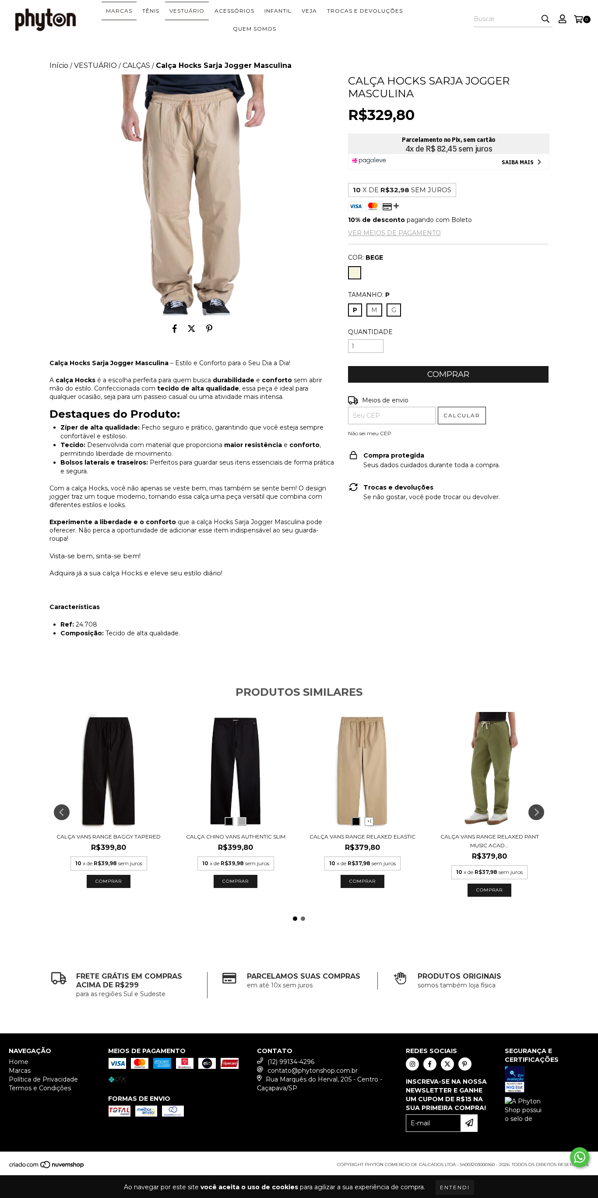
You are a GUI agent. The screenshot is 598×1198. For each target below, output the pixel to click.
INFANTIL (278, 10)
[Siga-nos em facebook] (429, 1064)
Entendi (455, 1187)
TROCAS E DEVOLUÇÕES (365, 10)
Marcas (20, 1071)
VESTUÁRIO (186, 10)
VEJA (309, 10)
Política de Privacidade (43, 1079)
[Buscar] (545, 19)
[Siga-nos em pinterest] (464, 1064)
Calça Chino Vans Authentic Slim (235, 836)
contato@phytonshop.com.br (312, 1071)
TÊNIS (150, 10)
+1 (369, 821)
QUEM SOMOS (254, 28)
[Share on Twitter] (191, 328)
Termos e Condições (40, 1088)
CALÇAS (136, 65)
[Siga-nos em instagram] (412, 1064)
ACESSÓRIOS (234, 10)
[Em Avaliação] (547, 1080)
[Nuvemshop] (47, 1167)
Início (58, 65)
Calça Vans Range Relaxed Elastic (362, 836)
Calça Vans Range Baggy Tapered (108, 836)
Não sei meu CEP (369, 433)
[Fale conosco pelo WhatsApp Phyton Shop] (579, 1157)
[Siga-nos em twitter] (447, 1064)
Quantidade (370, 332)
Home (18, 1062)
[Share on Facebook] (174, 328)
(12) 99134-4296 (290, 1062)
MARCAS (119, 10)
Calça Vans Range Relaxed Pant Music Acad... (489, 841)
